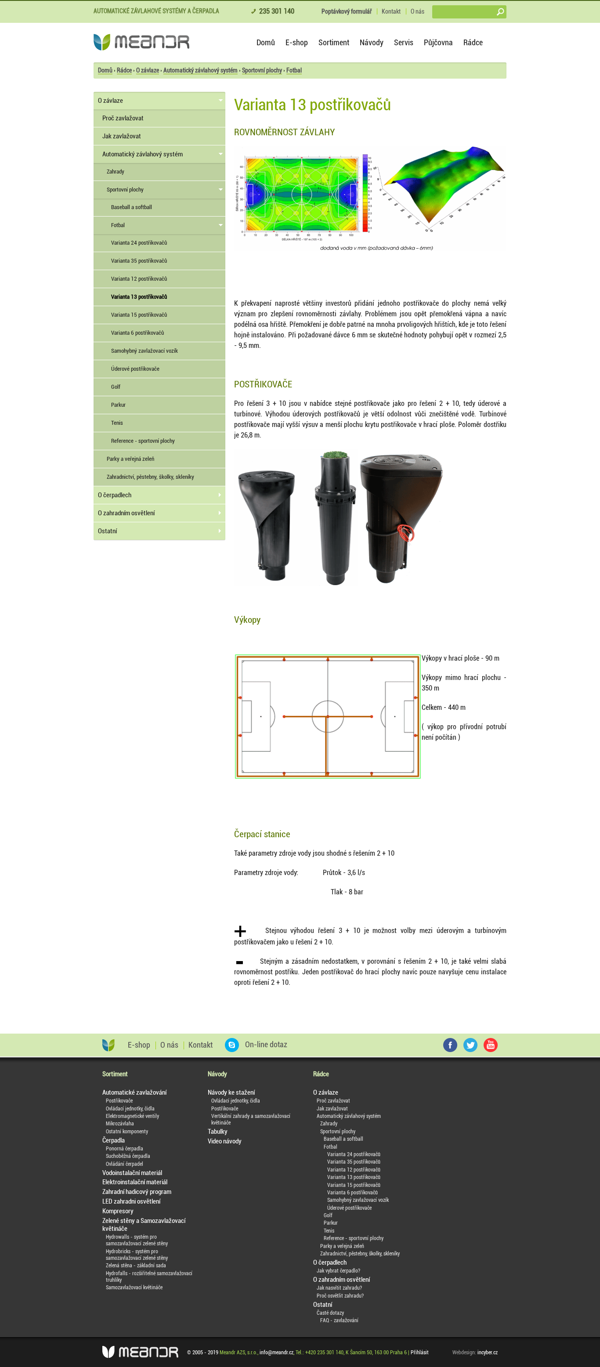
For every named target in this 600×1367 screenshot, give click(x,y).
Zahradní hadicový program (136, 1192)
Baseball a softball (131, 207)
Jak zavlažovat (121, 136)
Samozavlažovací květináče (134, 1287)
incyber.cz (487, 1352)
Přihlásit (420, 1352)
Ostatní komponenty (127, 1131)
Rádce (473, 42)
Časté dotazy (330, 1313)
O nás (417, 11)
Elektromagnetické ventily (132, 1116)
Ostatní (107, 531)
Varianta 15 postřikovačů (139, 314)
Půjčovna (438, 42)
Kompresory (118, 1211)
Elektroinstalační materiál (134, 1182)
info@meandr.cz (276, 1352)
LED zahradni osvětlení (131, 1201)
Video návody (225, 1141)
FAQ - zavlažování (339, 1320)
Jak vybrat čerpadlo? (338, 1271)
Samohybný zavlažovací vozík (144, 350)
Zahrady (115, 171)
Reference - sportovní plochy (143, 441)
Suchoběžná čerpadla (128, 1156)
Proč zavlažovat (123, 118)
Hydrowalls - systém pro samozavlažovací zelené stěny (137, 1240)
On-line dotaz (265, 1044)
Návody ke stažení (231, 1092)
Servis (403, 42)
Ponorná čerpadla (124, 1149)
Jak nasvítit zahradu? (339, 1288)
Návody (371, 42)
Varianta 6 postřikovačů (137, 332)
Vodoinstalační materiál (132, 1173)
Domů (266, 42)
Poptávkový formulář (347, 11)
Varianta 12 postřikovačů (139, 278)
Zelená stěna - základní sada (136, 1265)
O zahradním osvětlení (126, 513)
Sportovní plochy (262, 70)
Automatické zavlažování (134, 1092)
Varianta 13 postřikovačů (139, 296)
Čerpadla (113, 1140)
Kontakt (391, 11)
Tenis (117, 423)
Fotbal (294, 70)
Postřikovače (119, 1101)
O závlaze (147, 70)
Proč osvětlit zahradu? (340, 1296)
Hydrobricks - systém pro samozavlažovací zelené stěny (137, 1254)
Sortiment (333, 42)
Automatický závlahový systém (200, 70)
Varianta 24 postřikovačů (139, 242)
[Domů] (141, 42)
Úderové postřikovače (135, 368)
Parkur (118, 404)
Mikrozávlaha (120, 1124)
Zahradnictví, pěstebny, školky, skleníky (150, 477)
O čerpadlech (114, 495)
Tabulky (218, 1132)
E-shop (297, 42)
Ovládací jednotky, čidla (130, 1109)
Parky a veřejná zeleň (130, 459)
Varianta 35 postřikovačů (139, 260)
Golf (115, 386)
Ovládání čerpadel (124, 1164)
